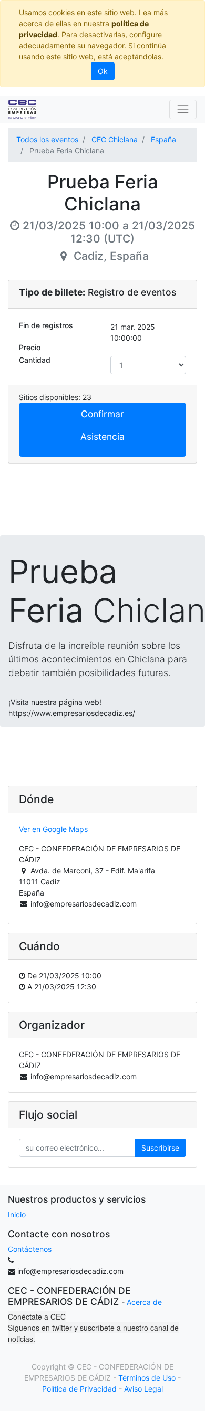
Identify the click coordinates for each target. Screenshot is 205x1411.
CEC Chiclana (114, 139)
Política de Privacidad (79, 1388)
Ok (103, 71)
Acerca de (144, 1302)
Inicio (17, 1214)
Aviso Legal (143, 1388)
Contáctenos (30, 1249)
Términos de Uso (147, 1377)
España (163, 139)
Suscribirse (160, 1147)
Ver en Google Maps (53, 829)
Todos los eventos (47, 139)
